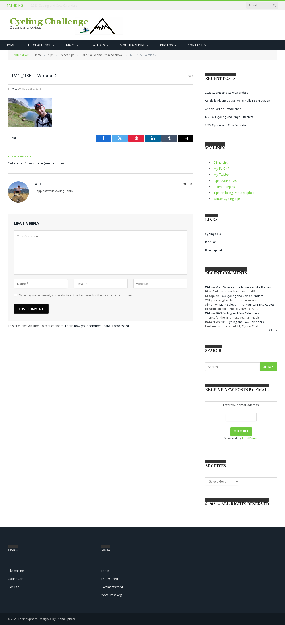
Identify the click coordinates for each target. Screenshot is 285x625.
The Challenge (38, 45)
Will (14, 88)
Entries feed (109, 579)
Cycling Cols (213, 234)
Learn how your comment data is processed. (97, 326)
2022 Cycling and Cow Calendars (226, 125)
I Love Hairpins (224, 187)
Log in (105, 571)
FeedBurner (250, 438)
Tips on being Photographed (234, 193)
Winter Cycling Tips (227, 199)
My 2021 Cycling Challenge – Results (229, 117)
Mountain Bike (132, 45)
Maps (70, 45)
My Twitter (221, 174)
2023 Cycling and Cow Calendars (226, 92)
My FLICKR (221, 168)
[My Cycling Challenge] (67, 25)
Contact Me (198, 45)
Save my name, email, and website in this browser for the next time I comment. (76, 295)
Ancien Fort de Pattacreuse (223, 109)
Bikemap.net (213, 250)
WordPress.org (111, 595)
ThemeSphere (66, 619)
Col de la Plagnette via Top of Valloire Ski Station (66, 6)
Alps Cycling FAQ (226, 181)
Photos (166, 45)
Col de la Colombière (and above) (36, 163)
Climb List (221, 162)
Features (97, 45)
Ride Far (210, 242)
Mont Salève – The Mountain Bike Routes (243, 287)
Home (10, 45)
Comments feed (112, 587)
